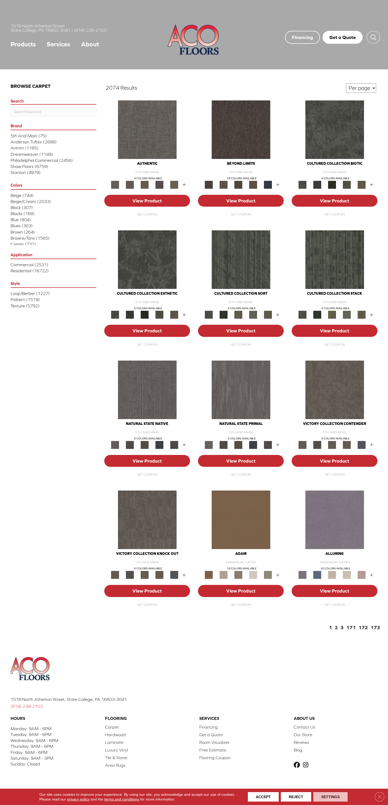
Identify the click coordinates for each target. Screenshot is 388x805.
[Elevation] (238, 184)
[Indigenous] (144, 445)
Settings (330, 797)
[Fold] (238, 314)
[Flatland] (268, 184)
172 (363, 627)
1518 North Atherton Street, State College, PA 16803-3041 (69, 699)
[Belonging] (147, 389)
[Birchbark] (346, 574)
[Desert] (223, 184)
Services (58, 44)
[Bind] (241, 259)
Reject (296, 797)
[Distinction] (361, 184)
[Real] (174, 184)
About (90, 44)
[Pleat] (253, 314)
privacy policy (78, 799)
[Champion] (317, 445)
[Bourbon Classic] (241, 519)
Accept (263, 797)
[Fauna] (253, 184)
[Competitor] (332, 445)
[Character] (317, 184)
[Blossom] (361, 574)
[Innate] (159, 445)
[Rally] (346, 445)
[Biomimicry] (334, 129)
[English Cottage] (268, 574)
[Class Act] (238, 574)
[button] (373, 37)
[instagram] (307, 765)
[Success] (361, 445)
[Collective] (332, 184)
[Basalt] (332, 574)
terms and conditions (121, 799)
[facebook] (297, 765)
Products (23, 44)
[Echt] (129, 184)
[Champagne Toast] (223, 574)
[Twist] (268, 314)
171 (351, 627)
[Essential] (129, 445)
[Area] (241, 129)
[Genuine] (144, 184)
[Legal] (159, 184)
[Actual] (147, 129)
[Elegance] (253, 574)
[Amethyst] (334, 519)
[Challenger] (334, 389)
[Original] (174, 445)
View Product (147, 200)
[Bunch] (223, 314)
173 (375, 627)
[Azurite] (317, 574)
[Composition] (346, 184)
